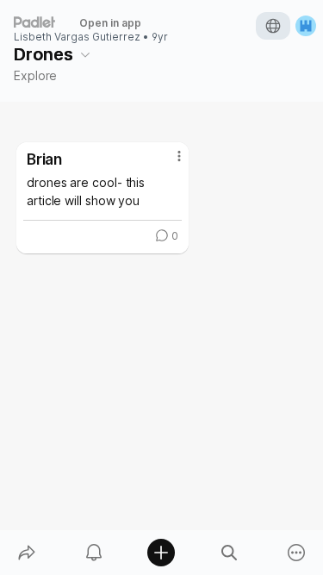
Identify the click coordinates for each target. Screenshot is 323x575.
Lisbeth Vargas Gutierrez (77, 37)
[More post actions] (168, 163)
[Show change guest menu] (305, 26)
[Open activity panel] (94, 552)
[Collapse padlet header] (85, 54)
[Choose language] (273, 26)
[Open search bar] (229, 553)
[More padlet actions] (296, 552)
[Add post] (161, 552)
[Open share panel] (26, 552)
